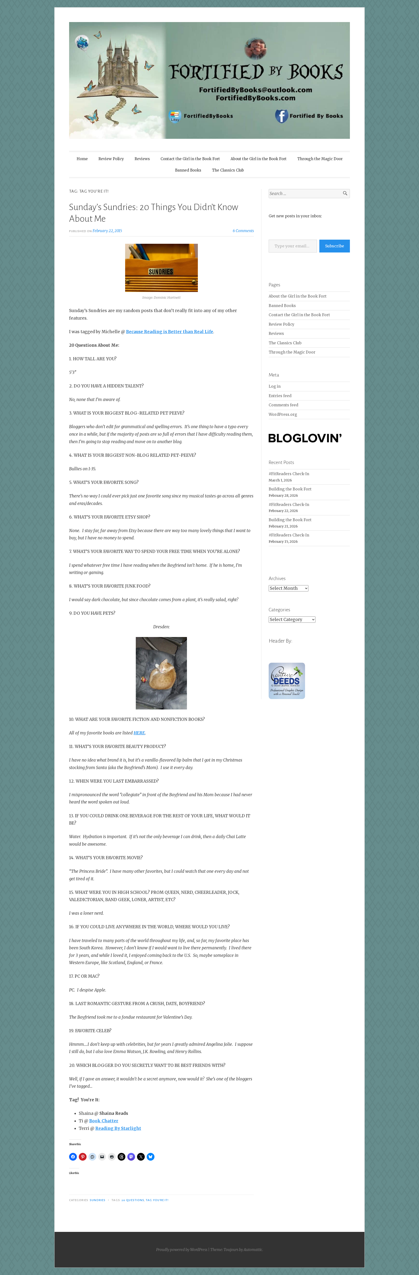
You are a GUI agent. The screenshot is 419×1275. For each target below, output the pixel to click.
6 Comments (243, 230)
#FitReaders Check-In (289, 474)
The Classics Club (228, 170)
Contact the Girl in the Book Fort (190, 159)
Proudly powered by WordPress (181, 1249)
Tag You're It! (157, 1200)
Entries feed (280, 396)
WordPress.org (283, 414)
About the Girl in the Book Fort (259, 159)
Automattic (253, 1249)
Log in (275, 386)
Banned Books (188, 170)
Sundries (97, 1200)
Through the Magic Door (320, 159)
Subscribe (334, 246)
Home (82, 159)
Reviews (142, 159)
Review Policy (111, 159)
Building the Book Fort (290, 489)
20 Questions (132, 1200)
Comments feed (283, 405)
